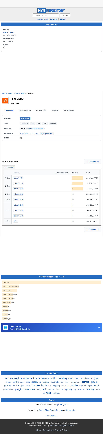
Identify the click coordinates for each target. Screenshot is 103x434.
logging (56, 385)
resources (30, 389)
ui (44, 393)
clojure (94, 378)
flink (45, 123)
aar (7, 378)
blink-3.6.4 (18, 189)
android (14, 378)
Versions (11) (25, 110)
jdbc (38, 123)
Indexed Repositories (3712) (52, 277)
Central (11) (8, 167)
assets (45, 378)
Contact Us (48, 430)
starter (81, 389)
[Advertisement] (51, 3)
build (53, 378)
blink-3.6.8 (18, 183)
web (49, 392)
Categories (42, 19)
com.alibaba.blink (17, 93)
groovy (8, 385)
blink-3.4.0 (18, 194)
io (14, 385)
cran (22, 382)
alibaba (53, 123)
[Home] (51, 12)
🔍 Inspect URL (46, 134)
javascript (26, 385)
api (32, 378)
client (87, 378)
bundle (79, 378)
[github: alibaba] (4, 48)
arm (38, 378)
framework (76, 382)
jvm (34, 385)
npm (90, 385)
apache (25, 378)
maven (65, 385)
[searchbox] (46, 15)
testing (90, 389)
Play (47, 410)
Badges (55, 110)
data (28, 382)
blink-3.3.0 (18, 200)
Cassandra (71, 410)
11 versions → (93, 161)
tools (98, 389)
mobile (74, 385)
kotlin (40, 385)
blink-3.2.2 (18, 216)
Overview (9, 110)
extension (65, 382)
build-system (66, 378)
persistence (8, 389)
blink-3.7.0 (18, 178)
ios (18, 385)
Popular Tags (51, 373)
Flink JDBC (17, 98)
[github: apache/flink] (21, 138)
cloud (9, 382)
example (55, 382)
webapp (56, 393)
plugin (19, 389)
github (86, 381)
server (51, 389)
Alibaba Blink (8, 32)
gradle (94, 382)
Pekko (59, 410)
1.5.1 (15, 221)
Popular (53, 19)
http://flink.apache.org (29, 133)
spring (69, 389)
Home (4, 93)
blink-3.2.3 (18, 210)
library (48, 385)
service (60, 389)
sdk (45, 389)
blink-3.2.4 (18, 205)
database (24, 123)
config (16, 382)
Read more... (51, 416)
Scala (41, 410)
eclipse (46, 382)
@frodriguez (61, 404)
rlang (39, 389)
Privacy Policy (61, 430)
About (63, 19)
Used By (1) (41, 110)
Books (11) (69, 110)
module (83, 385)
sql (32, 123)
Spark (52, 410)
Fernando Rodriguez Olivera (62, 425)
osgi (96, 385)
